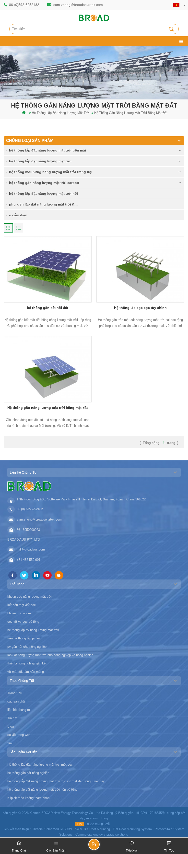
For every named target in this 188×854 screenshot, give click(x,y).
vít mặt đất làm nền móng (25, 672)
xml (9, 743)
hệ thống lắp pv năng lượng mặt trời (33, 630)
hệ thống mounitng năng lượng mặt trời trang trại (50, 172)
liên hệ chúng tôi (19, 710)
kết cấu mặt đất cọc (21, 605)
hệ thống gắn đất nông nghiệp (28, 773)
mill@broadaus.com (31, 549)
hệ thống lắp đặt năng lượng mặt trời (61, 113)
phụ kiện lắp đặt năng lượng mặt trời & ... (43, 204)
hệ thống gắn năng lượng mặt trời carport (44, 183)
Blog (10, 726)
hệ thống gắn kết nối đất (47, 308)
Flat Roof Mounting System (132, 829)
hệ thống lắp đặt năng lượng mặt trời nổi (43, 193)
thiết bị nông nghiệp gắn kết (27, 663)
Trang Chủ (14, 693)
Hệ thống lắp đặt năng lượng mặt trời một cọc (40, 764)
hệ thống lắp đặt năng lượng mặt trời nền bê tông (42, 789)
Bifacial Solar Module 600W (52, 829)
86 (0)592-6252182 (24, 5)
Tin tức (12, 718)
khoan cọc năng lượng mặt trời (29, 596)
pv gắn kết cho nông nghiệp (27, 646)
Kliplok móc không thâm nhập (28, 798)
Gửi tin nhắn (99, 846)
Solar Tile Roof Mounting (92, 829)
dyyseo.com (89, 818)
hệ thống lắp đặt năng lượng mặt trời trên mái (47, 150)
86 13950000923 (28, 530)
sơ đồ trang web (18, 735)
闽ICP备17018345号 (150, 813)
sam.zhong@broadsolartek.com (78, 5)
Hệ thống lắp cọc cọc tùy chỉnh (140, 308)
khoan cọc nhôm (19, 613)
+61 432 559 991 (28, 560)
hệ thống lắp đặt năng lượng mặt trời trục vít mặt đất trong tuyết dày (56, 781)
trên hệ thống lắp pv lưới (24, 638)
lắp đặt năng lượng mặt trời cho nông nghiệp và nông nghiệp (50, 655)
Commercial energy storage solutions (101, 834)
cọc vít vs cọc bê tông (23, 621)
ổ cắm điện (18, 215)
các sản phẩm (17, 701)
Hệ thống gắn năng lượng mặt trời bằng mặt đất (47, 408)
